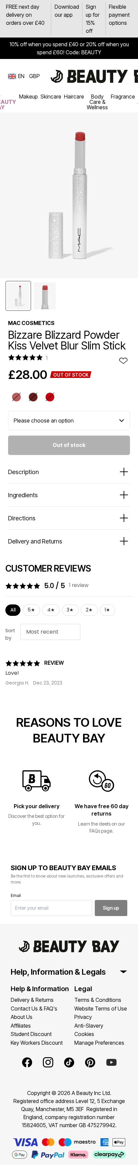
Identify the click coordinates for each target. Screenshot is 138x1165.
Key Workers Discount (37, 1042)
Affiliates (21, 1025)
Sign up (111, 908)
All (13, 609)
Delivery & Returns (32, 999)
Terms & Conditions (97, 999)
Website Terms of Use (100, 1008)
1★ (107, 609)
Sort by (10, 634)
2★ (89, 609)
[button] (18, 296)
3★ (70, 609)
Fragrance (123, 96)
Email (16, 895)
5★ (31, 609)
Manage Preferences (99, 1042)
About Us (21, 1017)
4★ (51, 609)
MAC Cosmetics (31, 323)
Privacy (83, 1017)
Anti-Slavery (88, 1025)
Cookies (84, 1034)
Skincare (51, 96)
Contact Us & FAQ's (34, 1008)
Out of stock (69, 445)
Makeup (28, 96)
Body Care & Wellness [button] (97, 102)
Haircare (74, 96)
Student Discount (31, 1034)
